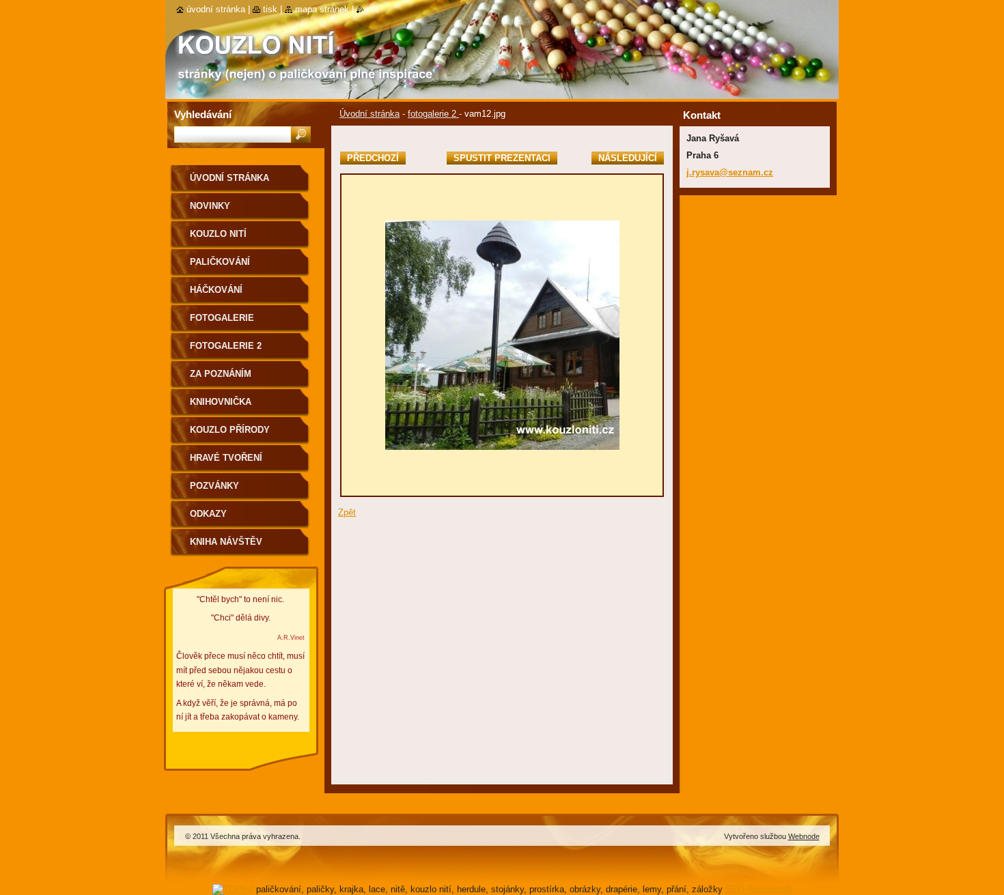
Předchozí (373, 158)
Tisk (270, 9)
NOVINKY (210, 206)
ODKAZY (208, 514)
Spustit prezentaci (502, 158)
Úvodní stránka (369, 114)
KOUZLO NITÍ (218, 234)
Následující (627, 158)
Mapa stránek (322, 9)
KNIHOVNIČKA (220, 402)
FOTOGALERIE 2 (226, 346)
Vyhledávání (203, 114)
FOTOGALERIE (222, 318)
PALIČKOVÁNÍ (220, 262)
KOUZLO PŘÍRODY (230, 430)
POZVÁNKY (214, 486)
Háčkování (216, 290)
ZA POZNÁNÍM (220, 374)
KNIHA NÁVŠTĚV (226, 542)
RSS (373, 9)
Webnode (804, 836)
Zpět (347, 512)
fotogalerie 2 (433, 114)
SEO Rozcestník (758, 889)
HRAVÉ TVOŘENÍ (226, 458)
